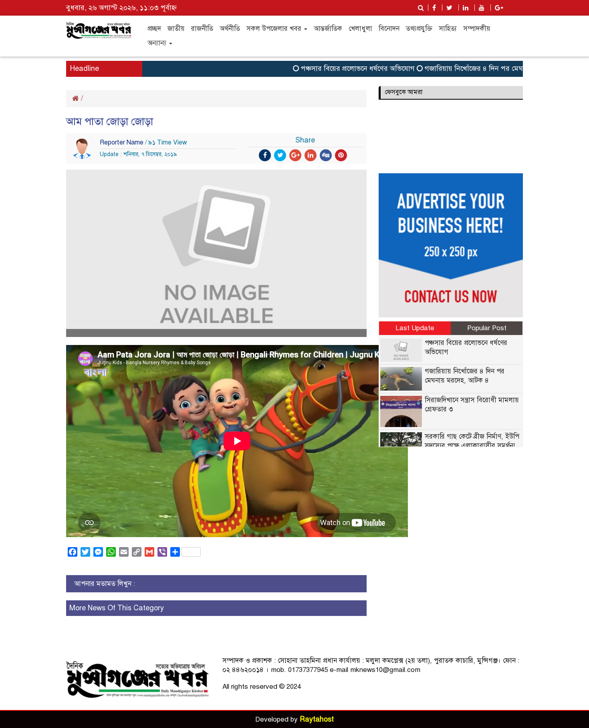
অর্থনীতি (230, 28)
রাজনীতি (202, 28)
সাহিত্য (448, 28)
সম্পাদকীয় (476, 28)
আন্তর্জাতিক (328, 28)
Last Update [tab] (414, 328)
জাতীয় (176, 28)
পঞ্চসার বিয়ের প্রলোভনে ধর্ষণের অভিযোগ (344, 68)
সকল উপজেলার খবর (274, 28)
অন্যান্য (157, 43)
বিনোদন (389, 28)
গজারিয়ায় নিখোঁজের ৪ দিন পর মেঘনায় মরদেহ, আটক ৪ (488, 68)
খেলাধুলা (360, 28)
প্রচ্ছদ (154, 28)
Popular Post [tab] (486, 328)
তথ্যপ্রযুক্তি (419, 28)
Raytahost (317, 719)
